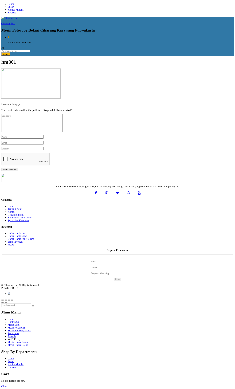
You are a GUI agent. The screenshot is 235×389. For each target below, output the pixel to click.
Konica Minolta (16, 9)
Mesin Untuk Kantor (18, 342)
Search (6, 54)
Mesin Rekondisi (16, 327)
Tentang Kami (15, 209)
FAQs (11, 244)
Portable (12, 336)
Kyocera (12, 12)
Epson (11, 6)
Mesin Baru (14, 324)
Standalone (13, 333)
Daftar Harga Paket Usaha (21, 238)
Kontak (11, 211)
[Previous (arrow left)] (2, 302)
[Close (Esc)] (2, 300)
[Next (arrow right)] (5, 302)
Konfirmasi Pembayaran (20, 217)
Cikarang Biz (8, 23)
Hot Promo (13, 322)
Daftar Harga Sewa (17, 236)
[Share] (5, 300)
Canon (11, 4)
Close (4, 386)
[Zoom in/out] (12, 300)
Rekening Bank (16, 214)
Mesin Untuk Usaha (18, 345)
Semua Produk (15, 241)
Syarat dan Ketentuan (18, 220)
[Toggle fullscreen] (9, 300)
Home (11, 206)
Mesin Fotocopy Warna (19, 330)
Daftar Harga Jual (17, 233)
